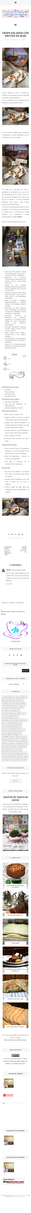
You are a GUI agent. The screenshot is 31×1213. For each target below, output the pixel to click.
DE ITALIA (15, 717)
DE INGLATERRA (7, 717)
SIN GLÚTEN (6, 756)
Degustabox (25, 194)
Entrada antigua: (23, 549)
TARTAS (4, 759)
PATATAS (10, 746)
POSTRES (24, 746)
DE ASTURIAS (6, 713)
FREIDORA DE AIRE (7, 730)
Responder (9, 583)
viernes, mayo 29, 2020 (18, 570)
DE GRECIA (22, 713)
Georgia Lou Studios (18, 1196)
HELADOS (5, 733)
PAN (26, 740)
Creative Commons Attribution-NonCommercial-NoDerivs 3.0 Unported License (15, 1061)
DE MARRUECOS (7, 720)
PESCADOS (17, 746)
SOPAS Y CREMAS (23, 756)
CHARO (8, 570)
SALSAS (25, 753)
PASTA (4, 746)
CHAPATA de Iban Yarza (15, 999)
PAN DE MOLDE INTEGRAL (15, 1027)
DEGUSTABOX (19, 538)
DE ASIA (17, 710)
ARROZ (19, 697)
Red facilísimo (17, 753)
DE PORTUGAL (16, 720)
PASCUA (25, 743)
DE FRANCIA (14, 713)
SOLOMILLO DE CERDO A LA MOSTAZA (15, 970)
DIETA (19, 723)
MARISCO (13, 736)
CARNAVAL (20, 700)
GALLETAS (22, 730)
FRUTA (15, 730)
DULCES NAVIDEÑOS (8, 726)
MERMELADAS (6, 740)
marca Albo (25, 192)
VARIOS (10, 759)
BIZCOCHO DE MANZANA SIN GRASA (15, 886)
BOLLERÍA (13, 700)
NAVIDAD (14, 740)
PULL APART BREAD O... (15, 915)
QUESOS (5, 750)
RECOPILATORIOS (7, 753)
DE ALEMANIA (20, 707)
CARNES (5, 703)
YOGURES (24, 759)
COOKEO (5, 707)
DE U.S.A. (5, 723)
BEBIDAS (25, 697)
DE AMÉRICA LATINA (8, 710)
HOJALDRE (12, 733)
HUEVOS (19, 733)
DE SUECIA (24, 720)
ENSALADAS (18, 726)
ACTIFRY (5, 697)
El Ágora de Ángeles (19, 1195)
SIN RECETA (14, 756)
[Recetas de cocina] (8, 1096)
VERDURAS (17, 759)
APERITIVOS (11, 538)
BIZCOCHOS (6, 700)
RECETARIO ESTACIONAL (15, 750)
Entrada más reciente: (8, 551)
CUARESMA (12, 707)
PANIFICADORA (6, 743)
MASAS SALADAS (22, 736)
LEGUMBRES (6, 736)
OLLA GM (20, 740)
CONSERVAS (22, 703)
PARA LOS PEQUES (16, 743)
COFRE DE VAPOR (13, 703)
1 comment (22, 39)
